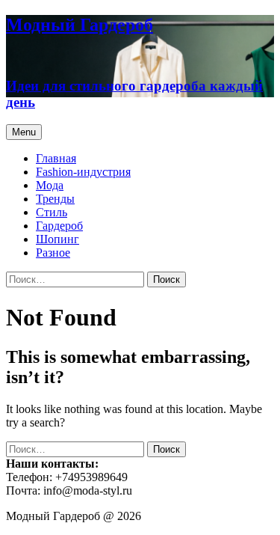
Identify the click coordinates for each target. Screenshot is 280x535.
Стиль (51, 212)
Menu (24, 132)
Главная (56, 158)
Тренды (55, 198)
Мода (49, 185)
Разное (53, 252)
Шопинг (57, 239)
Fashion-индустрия (83, 171)
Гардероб (59, 225)
